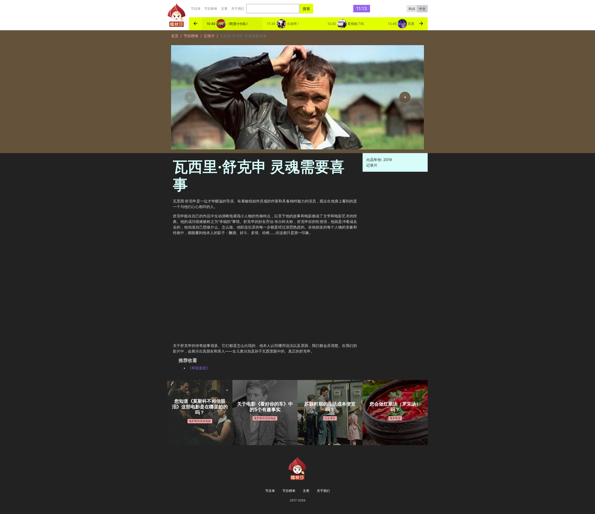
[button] (195, 23)
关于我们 (237, 8)
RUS (412, 9)
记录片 (209, 36)
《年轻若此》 (199, 368)
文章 (224, 8)
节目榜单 (210, 8)
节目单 (196, 8)
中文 (422, 9)
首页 (174, 36)
